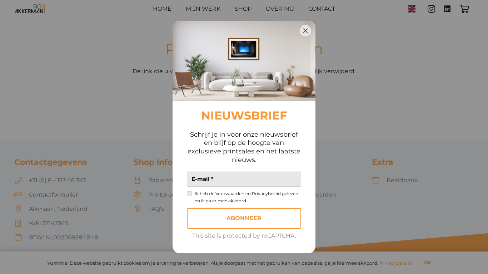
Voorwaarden (229, 193)
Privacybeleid (266, 193)
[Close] (305, 30)
